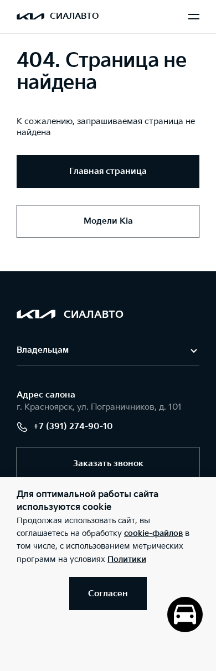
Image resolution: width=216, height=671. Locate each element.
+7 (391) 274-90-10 (73, 426)
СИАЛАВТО (74, 16)
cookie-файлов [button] (153, 533)
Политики (126, 559)
